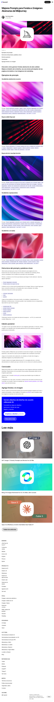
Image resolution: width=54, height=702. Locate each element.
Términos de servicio (7, 680)
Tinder (3, 661)
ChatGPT (4, 669)
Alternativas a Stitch (6, 642)
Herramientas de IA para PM (8, 639)
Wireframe (4, 573)
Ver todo (4, 591)
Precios (3, 559)
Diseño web (4, 579)
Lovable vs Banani (6, 652)
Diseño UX (4, 570)
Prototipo (4, 586)
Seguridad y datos (6, 685)
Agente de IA (5, 589)
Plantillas (4, 616)
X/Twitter (4, 623)
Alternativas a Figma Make (8, 649)
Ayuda (3, 561)
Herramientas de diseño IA (8, 634)
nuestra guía (16, 375)
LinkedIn (4, 625)
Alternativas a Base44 (7, 647)
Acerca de (4, 554)
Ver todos (4, 673)
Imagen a (4, 603)
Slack (3, 628)
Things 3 (4, 671)
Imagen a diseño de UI (7, 600)
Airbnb (3, 664)
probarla (29, 392)
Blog (3, 654)
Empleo (3, 556)
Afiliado (3, 551)
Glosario (4, 613)
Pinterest (4, 666)
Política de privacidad (7, 683)
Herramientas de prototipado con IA (10, 637)
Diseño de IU (5, 568)
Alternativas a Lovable (7, 644)
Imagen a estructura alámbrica (9, 598)
